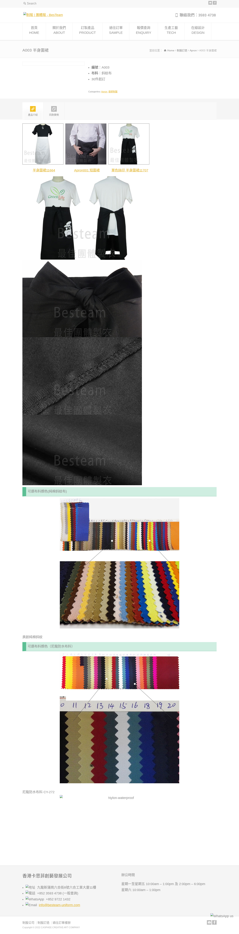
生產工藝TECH (171, 30)
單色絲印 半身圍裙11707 (129, 170)
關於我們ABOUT (59, 30)
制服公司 (28, 922)
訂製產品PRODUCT (87, 30)
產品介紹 (33, 114)
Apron (104, 91)
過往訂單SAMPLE (116, 30)
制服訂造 (43, 922)
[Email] (210, 3)
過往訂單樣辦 (62, 922)
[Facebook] (215, 3)
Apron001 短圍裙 (87, 170)
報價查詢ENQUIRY (143, 30)
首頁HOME (34, 30)
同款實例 (54, 114)
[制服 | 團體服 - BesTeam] (43, 15)
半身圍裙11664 (44, 170)
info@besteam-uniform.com (59, 905)
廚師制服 (112, 91)
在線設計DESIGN (198, 30)
